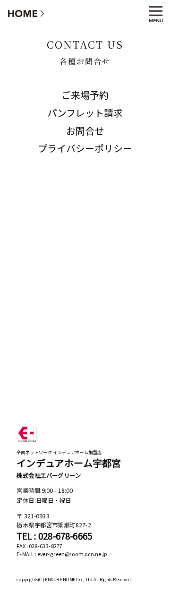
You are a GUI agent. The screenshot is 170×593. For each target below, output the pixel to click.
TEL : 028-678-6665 (54, 536)
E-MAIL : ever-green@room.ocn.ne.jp (62, 554)
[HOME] (26, 13)
